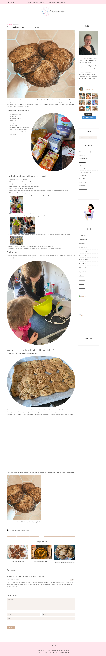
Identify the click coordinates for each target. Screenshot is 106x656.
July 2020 (81, 276)
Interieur (81, 168)
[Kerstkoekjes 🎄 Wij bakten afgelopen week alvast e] (82, 109)
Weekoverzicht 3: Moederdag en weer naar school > (59, 536)
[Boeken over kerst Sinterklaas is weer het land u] (88, 109)
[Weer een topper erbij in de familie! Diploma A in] (82, 96)
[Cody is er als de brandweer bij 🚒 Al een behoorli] (82, 102)
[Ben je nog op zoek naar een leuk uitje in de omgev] (95, 102)
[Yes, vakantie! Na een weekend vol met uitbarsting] (88, 102)
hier (21, 526)
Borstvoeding (82, 158)
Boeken (35, 2)
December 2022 (83, 235)
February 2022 (83, 239)
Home (29, 2)
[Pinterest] (52, 646)
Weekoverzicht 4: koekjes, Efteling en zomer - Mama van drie (25, 576)
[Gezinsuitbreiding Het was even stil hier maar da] (95, 109)
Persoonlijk (82, 178)
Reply (72, 579)
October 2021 (82, 255)
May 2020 (81, 284)
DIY (80, 165)
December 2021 (83, 247)
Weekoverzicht (83, 189)
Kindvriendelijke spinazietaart (41, 561)
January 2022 (82, 243)
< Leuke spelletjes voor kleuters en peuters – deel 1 (23, 536)
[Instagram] (55, 646)
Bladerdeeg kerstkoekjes (18, 561)
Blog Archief (61, 2)
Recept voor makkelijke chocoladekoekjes (65, 562)
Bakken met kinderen (84, 152)
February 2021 (82, 267)
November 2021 (83, 251)
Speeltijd (52, 2)
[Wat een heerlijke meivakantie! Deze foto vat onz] (88, 96)
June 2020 (82, 280)
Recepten (43, 2)
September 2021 (83, 259)
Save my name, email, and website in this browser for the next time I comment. (31, 623)
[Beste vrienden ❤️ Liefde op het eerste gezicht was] (95, 96)
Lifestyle (81, 175)
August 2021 (82, 263)
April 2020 (82, 288)
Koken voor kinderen (84, 172)
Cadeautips (82, 162)
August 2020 (82, 272)
